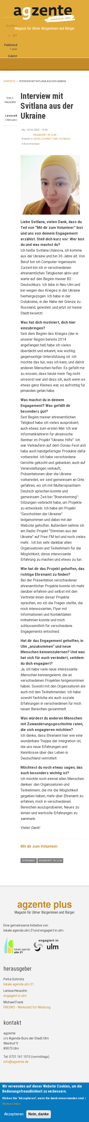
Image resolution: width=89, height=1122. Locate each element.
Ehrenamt (28, 860)
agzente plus (44, 903)
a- (9, 35)
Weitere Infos (11, 1103)
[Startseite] (44, 13)
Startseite (9, 81)
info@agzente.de (16, 1062)
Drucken (11, 25)
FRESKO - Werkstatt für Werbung (26, 1007)
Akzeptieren (14, 1114)
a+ (15, 35)
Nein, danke (38, 1114)
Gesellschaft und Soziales (51, 138)
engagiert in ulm (44, 134)
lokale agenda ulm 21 (18, 984)
